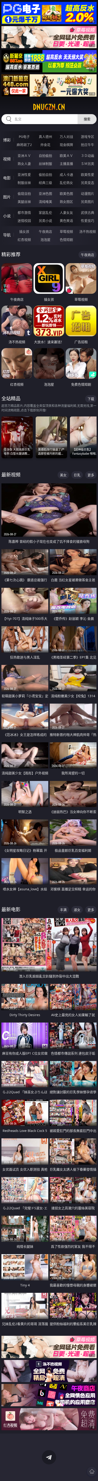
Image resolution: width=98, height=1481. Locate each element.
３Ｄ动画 (87, 155)
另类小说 (45, 220)
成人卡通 (66, 174)
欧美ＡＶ (66, 155)
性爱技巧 (87, 220)
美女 (63, 475)
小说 (7, 216)
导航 (7, 235)
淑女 (77, 909)
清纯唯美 (45, 201)
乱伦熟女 (66, 182)
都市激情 (24, 212)
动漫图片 (87, 193)
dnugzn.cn (49, 107)
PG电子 (24, 136)
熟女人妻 (24, 163)
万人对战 (66, 136)
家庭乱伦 (45, 212)
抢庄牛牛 (87, 144)
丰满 (63, 909)
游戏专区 (87, 136)
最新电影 (10, 909)
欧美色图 (66, 193)
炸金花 (45, 144)
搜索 (87, 119)
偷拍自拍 (45, 174)
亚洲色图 (45, 193)
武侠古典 (87, 212)
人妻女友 (66, 212)
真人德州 (45, 136)
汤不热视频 (87, 231)
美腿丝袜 (24, 201)
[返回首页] (92, 1471)
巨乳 (77, 475)
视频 (7, 159)
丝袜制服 (45, 163)
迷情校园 (24, 220)
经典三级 (45, 182)
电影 (7, 178)
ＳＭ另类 (87, 163)
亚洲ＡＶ (24, 155)
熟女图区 (66, 201)
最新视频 (10, 475)
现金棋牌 (66, 144)
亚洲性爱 (24, 174)
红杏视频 (24, 239)
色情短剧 (66, 239)
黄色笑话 (66, 220)
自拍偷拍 (45, 155)
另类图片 (87, 201)
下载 (91, 399)
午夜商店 (45, 231)
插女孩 (24, 231)
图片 (7, 197)
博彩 (7, 140)
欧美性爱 (87, 174)
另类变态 (87, 182)
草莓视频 (66, 231)
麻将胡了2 (24, 144)
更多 (91, 475)
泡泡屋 (45, 239)
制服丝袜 (24, 182)
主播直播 (66, 163)
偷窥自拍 (24, 193)
